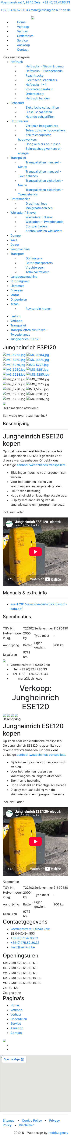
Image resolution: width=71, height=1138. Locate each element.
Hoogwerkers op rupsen (43, 144)
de (69, 10)
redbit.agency (58, 1133)
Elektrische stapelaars (41, 80)
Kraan (14, 304)
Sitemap (9, 1120)
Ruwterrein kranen (38, 308)
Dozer (14, 244)
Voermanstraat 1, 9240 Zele (20, 2)
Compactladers (37, 226)
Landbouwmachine (23, 276)
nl (57, 10)
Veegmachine (20, 249)
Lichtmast (17, 286)
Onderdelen (25, 36)
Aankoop (23, 45)
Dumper (16, 235)
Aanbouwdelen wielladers (44, 231)
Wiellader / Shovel (23, 212)
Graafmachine (20, 199)
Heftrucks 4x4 (36, 84)
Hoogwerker (19, 121)
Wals (13, 240)
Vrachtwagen (35, 267)
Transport (17, 254)
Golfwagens (34, 258)
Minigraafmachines (39, 208)
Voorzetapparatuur (39, 89)
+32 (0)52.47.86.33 (56, 2)
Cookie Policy (32, 1120)
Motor (14, 295)
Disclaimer (26, 1125)
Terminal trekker (37, 272)
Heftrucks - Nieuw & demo (45, 66)
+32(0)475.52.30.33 (15, 10)
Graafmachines (36, 203)
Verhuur (22, 31)
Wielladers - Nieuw (39, 217)
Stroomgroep (20, 281)
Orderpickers (35, 94)
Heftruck (16, 62)
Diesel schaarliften (39, 112)
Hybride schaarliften (40, 116)
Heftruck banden (38, 98)
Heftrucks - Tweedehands (44, 71)
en (64, 10)
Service (22, 40)
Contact (23, 49)
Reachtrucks (34, 75)
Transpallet (18, 158)
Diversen (16, 290)
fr (60, 10)
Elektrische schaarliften (42, 107)
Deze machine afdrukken (20, 408)
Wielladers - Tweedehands (44, 222)
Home (21, 22)
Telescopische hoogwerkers (46, 130)
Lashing (15, 316)
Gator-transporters (39, 263)
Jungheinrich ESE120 (25, 339)
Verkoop (23, 27)
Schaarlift (17, 103)
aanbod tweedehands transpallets (41, 465)
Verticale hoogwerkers (42, 126)
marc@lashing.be (43, 10)
